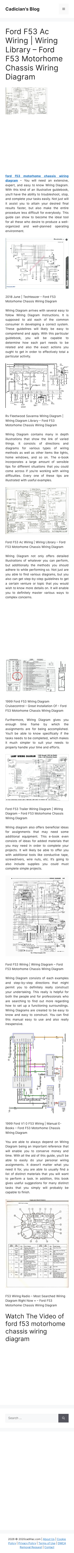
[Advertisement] (37, 145)
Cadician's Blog (22, 9)
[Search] (63, 1418)
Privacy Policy (27, 1543)
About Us (49, 1539)
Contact (49, 1547)
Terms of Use (47, 1543)
